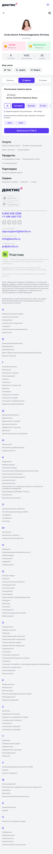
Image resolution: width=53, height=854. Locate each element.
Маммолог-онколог (10, 535)
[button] (26, 96)
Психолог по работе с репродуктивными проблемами (26, 664)
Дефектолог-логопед (11, 427)
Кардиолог (7, 462)
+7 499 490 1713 (11, 216)
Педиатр (6, 633)
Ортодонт (6, 600)
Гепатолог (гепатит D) (11, 385)
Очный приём (23, 150)
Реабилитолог (8, 684)
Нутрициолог (8, 565)
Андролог (6, 326)
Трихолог (6, 756)
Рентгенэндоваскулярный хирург (17, 694)
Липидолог (7, 518)
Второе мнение (9, 356)
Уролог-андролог (9, 773)
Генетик (5, 379)
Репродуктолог (8, 697)
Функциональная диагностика (15, 796)
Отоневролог (8, 610)
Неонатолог (7, 558)
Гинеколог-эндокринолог (13, 401)
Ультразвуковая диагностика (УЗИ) (17, 767)
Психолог (6, 661)
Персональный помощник (13, 639)
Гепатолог (6, 382)
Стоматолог (7, 723)
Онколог (6, 579)
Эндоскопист (8, 838)
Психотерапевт (8, 670)
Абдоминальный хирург (12, 314)
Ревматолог (7, 688)
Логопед (6, 521)
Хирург (5, 810)
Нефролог (6, 562)
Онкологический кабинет (13, 582)
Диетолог (6, 430)
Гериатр (5, 388)
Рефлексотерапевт (10, 700)
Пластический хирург (11, 642)
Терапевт (6, 740)
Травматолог (7, 747)
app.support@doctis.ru (16, 231)
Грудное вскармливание (13, 404)
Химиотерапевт (9, 807)
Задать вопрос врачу (11, 146)
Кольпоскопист (9, 483)
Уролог (5, 770)
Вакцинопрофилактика (12, 343)
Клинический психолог (12, 474)
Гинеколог (6, 392)
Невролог (6, 549)
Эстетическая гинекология (14, 845)
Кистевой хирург (9, 468)
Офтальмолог (8, 616)
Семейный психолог (11, 714)
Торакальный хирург (11, 744)
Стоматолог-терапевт (11, 730)
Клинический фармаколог (13, 477)
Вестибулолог (8, 350)
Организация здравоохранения (16, 597)
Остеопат (6, 607)
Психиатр (6, 652)
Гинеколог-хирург (10, 398)
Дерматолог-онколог (11, 421)
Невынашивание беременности (16, 552)
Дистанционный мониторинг (15, 434)
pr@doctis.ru (10, 246)
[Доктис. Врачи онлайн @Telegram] (9, 222)
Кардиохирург (8, 465)
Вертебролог (8, 346)
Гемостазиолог (8, 376)
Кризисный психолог (11, 498)
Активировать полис (11, 159)
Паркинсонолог (9, 630)
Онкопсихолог (8, 588)
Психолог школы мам (11, 667)
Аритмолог (7, 332)
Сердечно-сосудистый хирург (15, 717)
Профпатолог (8, 649)
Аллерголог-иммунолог (12, 323)
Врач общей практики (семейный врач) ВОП (22, 353)
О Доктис (24, 182)
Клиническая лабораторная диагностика (20, 471)
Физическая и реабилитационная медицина (22, 787)
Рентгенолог (7, 691)
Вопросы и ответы (10, 182)
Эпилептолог (8, 842)
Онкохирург (7, 594)
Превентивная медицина (13, 646)
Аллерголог (7, 320)
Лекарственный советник (13, 509)
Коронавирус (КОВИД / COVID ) (15, 492)
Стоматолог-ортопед (11, 726)
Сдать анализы (8, 150)
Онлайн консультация (32, 146)
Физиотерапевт (9, 784)
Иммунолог (7, 444)
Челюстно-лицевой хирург (14, 821)
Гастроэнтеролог (9, 367)
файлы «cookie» (9, 284)
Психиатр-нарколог (11, 655)
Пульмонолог (8, 674)
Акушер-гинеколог (10, 317)
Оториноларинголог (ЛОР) (14, 613)
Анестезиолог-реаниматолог (15, 329)
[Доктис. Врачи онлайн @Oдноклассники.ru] (14, 222)
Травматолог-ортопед (11, 750)
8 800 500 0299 (11, 213)
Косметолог (7, 495)
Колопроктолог (9, 480)
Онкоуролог (7, 591)
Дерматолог (7, 418)
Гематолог (6, 370)
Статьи (33, 182)
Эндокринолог (8, 835)
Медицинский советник (12, 538)
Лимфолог (6, 515)
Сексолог (6, 711)
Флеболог (6, 790)
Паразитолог (7, 627)
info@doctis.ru (11, 238)
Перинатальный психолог (13, 636)
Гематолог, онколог (10, 373)
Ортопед (6, 604)
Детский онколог (9, 424)
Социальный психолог (12, 720)
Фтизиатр (6, 793)
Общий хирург (8, 576)
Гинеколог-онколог (10, 395)
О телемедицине (9, 163)
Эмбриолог (7, 832)
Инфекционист (8, 451)
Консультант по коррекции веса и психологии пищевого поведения (22, 487)
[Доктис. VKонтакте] (19, 222)
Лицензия (6, 268)
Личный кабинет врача (12, 173)
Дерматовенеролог (10, 415)
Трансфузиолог (9, 753)
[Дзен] (4, 222)
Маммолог (6, 532)
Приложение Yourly (31, 159)
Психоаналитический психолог (16, 658)
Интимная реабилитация (13, 448)
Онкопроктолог (9, 585)
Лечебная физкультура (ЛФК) (15, 512)
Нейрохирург (8, 555)
